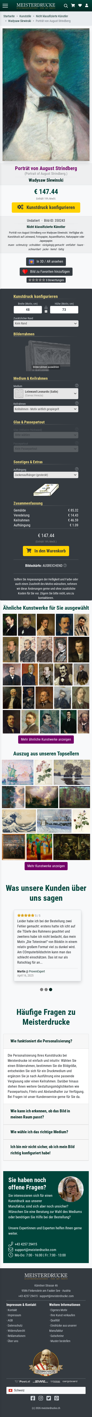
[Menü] (5, 5)
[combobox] (46, 323)
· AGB (9, 1320)
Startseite (9, 16)
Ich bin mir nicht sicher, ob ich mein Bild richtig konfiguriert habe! (42, 1149)
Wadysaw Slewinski (19, 21)
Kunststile (25, 16)
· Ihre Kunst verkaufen (62, 1315)
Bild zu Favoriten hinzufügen (49, 272)
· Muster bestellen (59, 1341)
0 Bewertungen (54, 280)
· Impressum (13, 1315)
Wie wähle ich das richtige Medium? (39, 1131)
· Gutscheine (56, 1336)
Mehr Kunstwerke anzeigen (46, 866)
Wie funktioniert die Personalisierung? (41, 1041)
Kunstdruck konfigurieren (49, 207)
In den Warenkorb (48, 550)
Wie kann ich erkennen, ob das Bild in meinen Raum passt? (40, 1114)
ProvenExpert (35, 971)
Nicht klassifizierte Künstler (52, 16)
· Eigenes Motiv (58, 1310)
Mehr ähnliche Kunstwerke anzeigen (46, 739)
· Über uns (12, 1341)
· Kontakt (11, 1310)
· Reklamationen (15, 1336)
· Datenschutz (14, 1325)
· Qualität (54, 1320)
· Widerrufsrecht (15, 1331)
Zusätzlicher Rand (23, 318)
